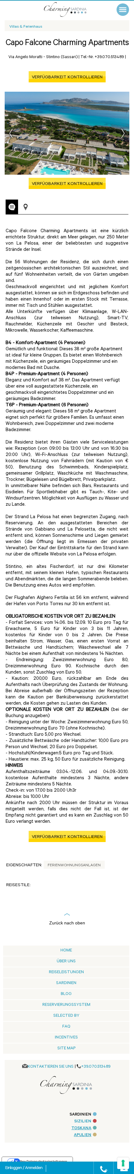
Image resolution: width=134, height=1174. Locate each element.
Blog (66, 994)
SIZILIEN (82, 1121)
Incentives (66, 1037)
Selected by (66, 1016)
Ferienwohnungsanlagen (74, 865)
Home (66, 950)
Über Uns (66, 961)
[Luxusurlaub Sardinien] (71, 9)
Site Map (66, 1048)
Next (123, 133)
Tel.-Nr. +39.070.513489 (102, 57)
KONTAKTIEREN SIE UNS (51, 1067)
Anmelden (33, 1168)
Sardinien (66, 983)
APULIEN (82, 1135)
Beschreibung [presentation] (12, 207)
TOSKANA (81, 1128)
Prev (11, 133)
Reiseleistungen (66, 972)
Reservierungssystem (66, 1005)
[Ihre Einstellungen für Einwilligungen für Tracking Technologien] (123, 1163)
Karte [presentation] (25, 207)
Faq (66, 1026)
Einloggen (14, 1168)
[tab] (12, 207)
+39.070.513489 (96, 1067)
